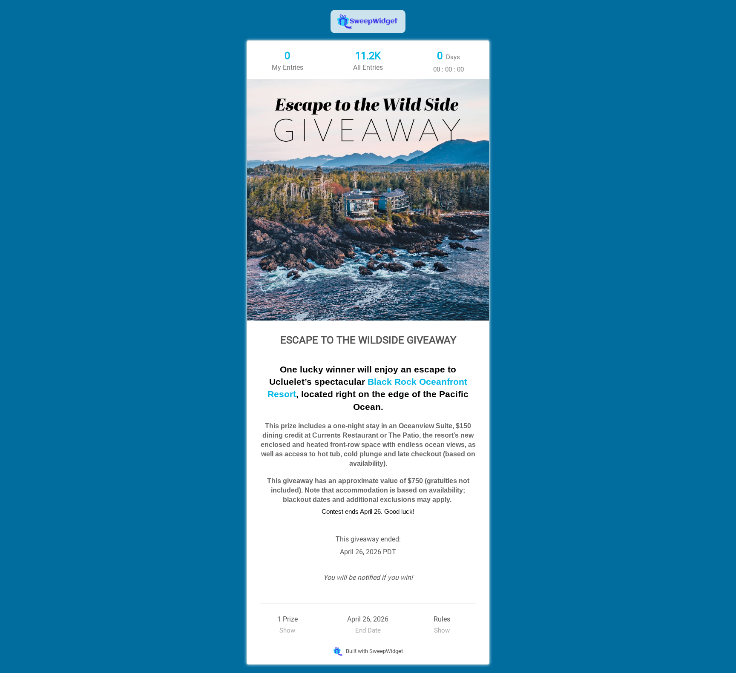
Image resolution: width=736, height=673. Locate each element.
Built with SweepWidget (374, 651)
